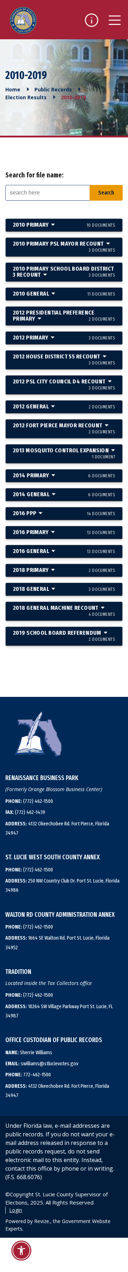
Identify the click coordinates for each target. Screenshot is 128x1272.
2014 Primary (64, 475)
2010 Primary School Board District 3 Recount (64, 271)
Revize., (43, 1221)
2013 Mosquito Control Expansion (64, 453)
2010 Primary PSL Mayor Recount (64, 246)
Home (12, 89)
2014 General (64, 494)
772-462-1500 (28, 1074)
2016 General (64, 551)
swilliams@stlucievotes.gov (41, 1063)
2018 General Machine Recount (64, 610)
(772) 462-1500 (29, 801)
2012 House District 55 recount (64, 359)
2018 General (64, 589)
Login (15, 1210)
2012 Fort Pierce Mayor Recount (64, 428)
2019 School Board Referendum (64, 635)
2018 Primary (64, 570)
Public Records (53, 89)
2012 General (64, 406)
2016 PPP (64, 513)
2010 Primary (64, 224)
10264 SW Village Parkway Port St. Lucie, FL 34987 (59, 1011)
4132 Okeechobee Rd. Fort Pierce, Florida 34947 (57, 828)
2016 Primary (64, 532)
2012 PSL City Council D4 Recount (64, 384)
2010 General (64, 293)
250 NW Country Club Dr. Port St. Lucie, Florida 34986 (62, 885)
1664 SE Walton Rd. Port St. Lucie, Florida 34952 (57, 942)
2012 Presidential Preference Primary (64, 315)
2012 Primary (64, 337)
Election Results (26, 97)
